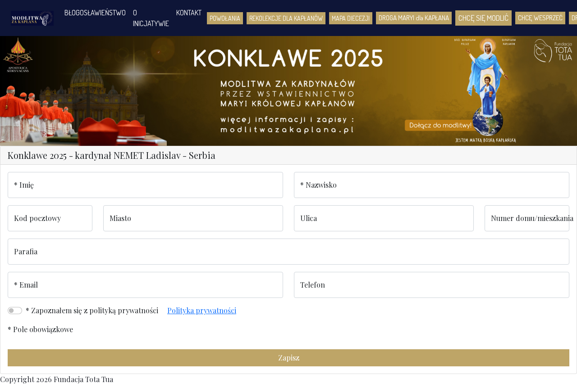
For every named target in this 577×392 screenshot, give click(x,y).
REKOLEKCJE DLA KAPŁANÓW (286, 18)
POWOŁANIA (225, 18)
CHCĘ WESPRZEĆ (540, 18)
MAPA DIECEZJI (351, 18)
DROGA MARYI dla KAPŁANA (414, 18)
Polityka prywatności (201, 310)
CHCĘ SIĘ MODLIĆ (483, 18)
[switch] (15, 310)
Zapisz (288, 357)
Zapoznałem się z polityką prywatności (94, 310)
